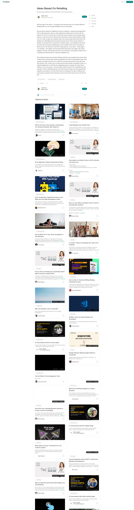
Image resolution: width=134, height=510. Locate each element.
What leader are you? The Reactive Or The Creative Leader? (48, 446)
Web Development (40, 122)
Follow (84, 16)
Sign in (123, 1)
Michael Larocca (42, 207)
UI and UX (72, 349)
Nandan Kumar (75, 361)
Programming (61, 79)
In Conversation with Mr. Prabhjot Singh (81, 425)
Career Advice (73, 385)
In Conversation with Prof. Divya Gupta (47, 342)
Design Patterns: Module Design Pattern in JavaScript (82, 354)
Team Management (52, 79)
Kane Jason (74, 469)
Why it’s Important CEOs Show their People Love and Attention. (50, 483)
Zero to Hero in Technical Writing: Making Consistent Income (82, 281)
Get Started (129, 1)
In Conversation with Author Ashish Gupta (82, 496)
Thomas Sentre (75, 326)
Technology (72, 314)
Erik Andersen (75, 399)
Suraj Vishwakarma (76, 290)
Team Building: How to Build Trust (79, 125)
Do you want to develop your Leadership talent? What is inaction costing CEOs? (50, 272)
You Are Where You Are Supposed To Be (47, 376)
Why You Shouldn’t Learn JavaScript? (46, 308)
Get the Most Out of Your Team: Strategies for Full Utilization (49, 235)
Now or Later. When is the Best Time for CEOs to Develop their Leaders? (84, 204)
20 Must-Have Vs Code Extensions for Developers (81, 318)
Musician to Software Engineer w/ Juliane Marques (82, 389)
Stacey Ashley (75, 176)
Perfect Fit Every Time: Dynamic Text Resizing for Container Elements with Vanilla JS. (49, 126)
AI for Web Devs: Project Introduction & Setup (49, 162)
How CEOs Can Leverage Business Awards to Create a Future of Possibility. (49, 409)
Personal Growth (39, 373)
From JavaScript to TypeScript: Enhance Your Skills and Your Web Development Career (49, 198)
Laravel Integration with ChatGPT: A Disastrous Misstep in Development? (83, 460)
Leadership (72, 157)
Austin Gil (40, 170)
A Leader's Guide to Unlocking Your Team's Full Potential (83, 244)
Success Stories (41, 79)
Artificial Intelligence (40, 159)
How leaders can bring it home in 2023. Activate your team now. (84, 161)
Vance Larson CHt (42, 381)
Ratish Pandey (41, 456)
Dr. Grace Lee (75, 133)
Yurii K (39, 135)
